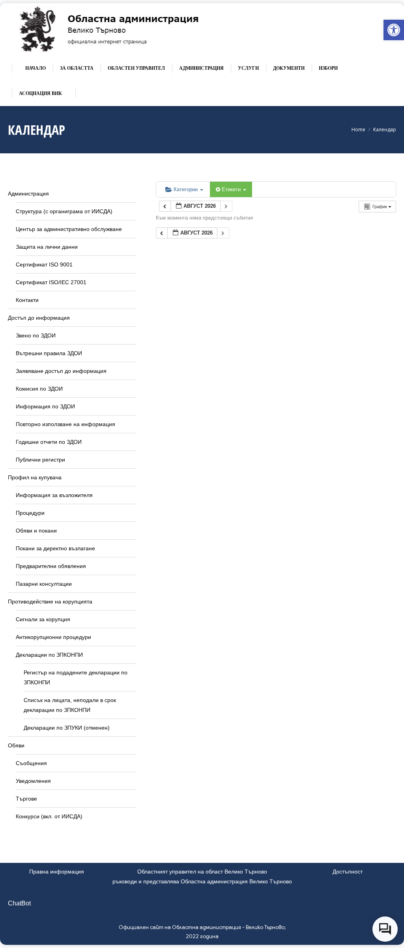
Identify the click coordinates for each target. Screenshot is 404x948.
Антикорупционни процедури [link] (53, 637)
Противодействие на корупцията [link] (50, 601)
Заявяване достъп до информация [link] (61, 371)
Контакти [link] (27, 300)
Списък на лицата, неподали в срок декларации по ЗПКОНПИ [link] (70, 705)
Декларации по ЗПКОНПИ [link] (49, 655)
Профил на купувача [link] (35, 477)
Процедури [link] (30, 513)
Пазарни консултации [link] (44, 584)
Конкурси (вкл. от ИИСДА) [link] (49, 816)
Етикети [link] (232, 189)
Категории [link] (186, 189)
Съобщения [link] (31, 763)
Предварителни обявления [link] (51, 566)
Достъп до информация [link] (39, 318)
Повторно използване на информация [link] (65, 424)
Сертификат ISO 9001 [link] (44, 264)
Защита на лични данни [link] (47, 247)
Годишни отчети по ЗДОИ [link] (49, 442)
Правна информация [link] (56, 871)
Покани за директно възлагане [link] (55, 548)
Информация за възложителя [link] (54, 495)
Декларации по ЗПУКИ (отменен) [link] (67, 728)
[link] (393, 30)
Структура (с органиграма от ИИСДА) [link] (64, 211)
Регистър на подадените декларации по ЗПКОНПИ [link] (75, 677)
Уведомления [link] (33, 781)
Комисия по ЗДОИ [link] (39, 389)
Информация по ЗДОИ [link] (45, 406)
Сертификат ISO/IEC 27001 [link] (51, 282)
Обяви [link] (16, 745)
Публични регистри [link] (40, 459)
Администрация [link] (28, 193)
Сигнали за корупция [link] (43, 619)
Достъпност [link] (348, 871)
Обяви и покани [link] (36, 530)
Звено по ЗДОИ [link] (36, 335)
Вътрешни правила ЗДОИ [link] (49, 353)
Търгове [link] (26, 798)
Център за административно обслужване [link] (69, 229)
